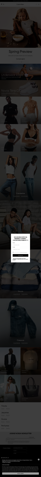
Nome (14, 242)
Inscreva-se (20, 255)
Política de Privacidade (23, 252)
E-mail (14, 247)
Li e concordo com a (20, 252)
